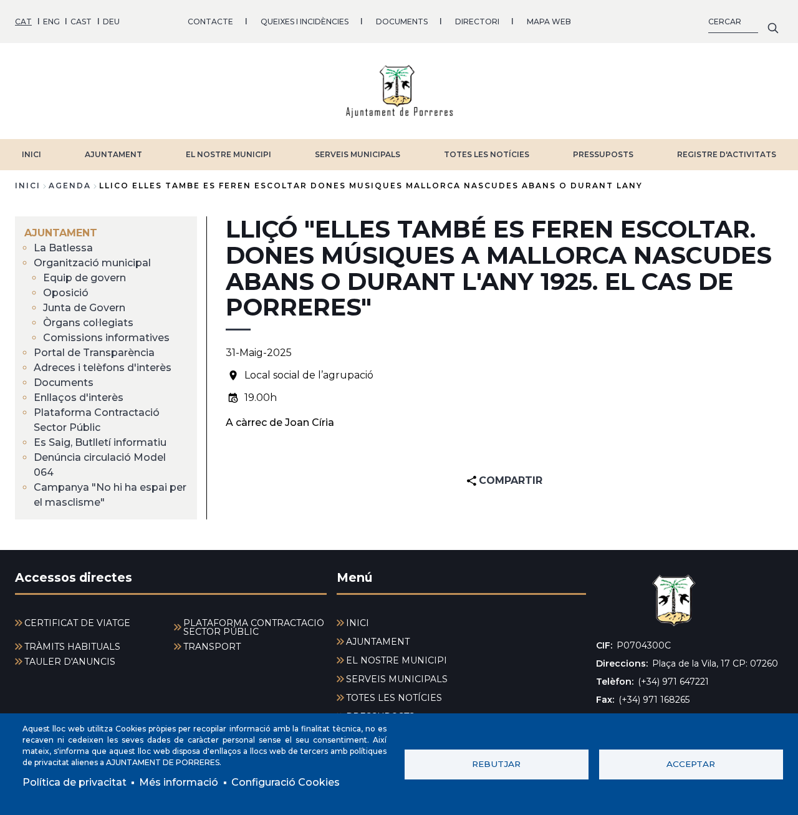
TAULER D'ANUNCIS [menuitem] (69, 661)
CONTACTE (210, 21)
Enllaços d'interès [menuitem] (78, 397)
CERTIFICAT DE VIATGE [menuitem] (77, 623)
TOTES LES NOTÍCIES (486, 154)
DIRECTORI (477, 21)
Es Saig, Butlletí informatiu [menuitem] (100, 442)
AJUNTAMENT (113, 154)
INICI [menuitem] (357, 623)
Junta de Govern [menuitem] (84, 308)
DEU (111, 21)
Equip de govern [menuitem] (84, 278)
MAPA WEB (549, 21)
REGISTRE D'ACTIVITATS (726, 154)
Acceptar (690, 764)
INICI (31, 154)
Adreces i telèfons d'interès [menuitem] (102, 368)
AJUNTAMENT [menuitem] (60, 233)
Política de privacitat (74, 782)
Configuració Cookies (285, 782)
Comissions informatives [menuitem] (106, 338)
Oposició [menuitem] (66, 293)
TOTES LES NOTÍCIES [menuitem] (394, 697)
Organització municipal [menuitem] (92, 263)
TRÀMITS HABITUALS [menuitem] (72, 646)
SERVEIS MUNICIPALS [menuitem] (397, 679)
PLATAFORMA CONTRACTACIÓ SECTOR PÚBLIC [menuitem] (253, 627)
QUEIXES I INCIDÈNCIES (305, 21)
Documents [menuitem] (64, 382)
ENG (51, 21)
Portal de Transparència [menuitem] (94, 353)
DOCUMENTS (402, 21)
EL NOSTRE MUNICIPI (228, 154)
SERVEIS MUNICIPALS (357, 154)
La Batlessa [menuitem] (63, 248)
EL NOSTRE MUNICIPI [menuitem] (396, 660)
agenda (70, 185)
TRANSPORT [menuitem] (212, 646)
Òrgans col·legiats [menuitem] (88, 323)
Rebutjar (496, 764)
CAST (81, 21)
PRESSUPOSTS (603, 154)
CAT (23, 21)
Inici (28, 185)
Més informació (178, 782)
